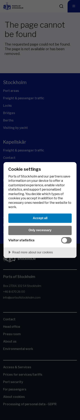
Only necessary (40, 230)
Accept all (40, 218)
